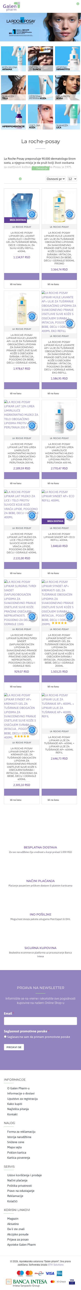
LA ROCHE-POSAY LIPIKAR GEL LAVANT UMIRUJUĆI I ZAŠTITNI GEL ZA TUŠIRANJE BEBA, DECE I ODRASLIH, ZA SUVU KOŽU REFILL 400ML (21, 242)
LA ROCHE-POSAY (21, 227)
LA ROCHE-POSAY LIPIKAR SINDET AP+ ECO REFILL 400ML (59, 537)
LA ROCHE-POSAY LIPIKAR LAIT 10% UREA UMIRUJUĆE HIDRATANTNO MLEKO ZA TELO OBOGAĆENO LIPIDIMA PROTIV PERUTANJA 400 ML (59, 453)
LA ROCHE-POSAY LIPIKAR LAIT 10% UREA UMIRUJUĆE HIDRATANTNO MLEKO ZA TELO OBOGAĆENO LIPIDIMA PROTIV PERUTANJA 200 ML (21, 453)
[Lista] (11, 178)
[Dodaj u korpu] (14, 276)
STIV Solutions (56, 1264)
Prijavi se (13, 1047)
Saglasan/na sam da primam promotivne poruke (38, 1036)
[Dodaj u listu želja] (22, 276)
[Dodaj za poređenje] (29, 276)
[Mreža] (6, 178)
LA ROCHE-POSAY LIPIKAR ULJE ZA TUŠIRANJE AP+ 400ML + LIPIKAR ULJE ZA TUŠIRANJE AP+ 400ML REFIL (59, 745)
